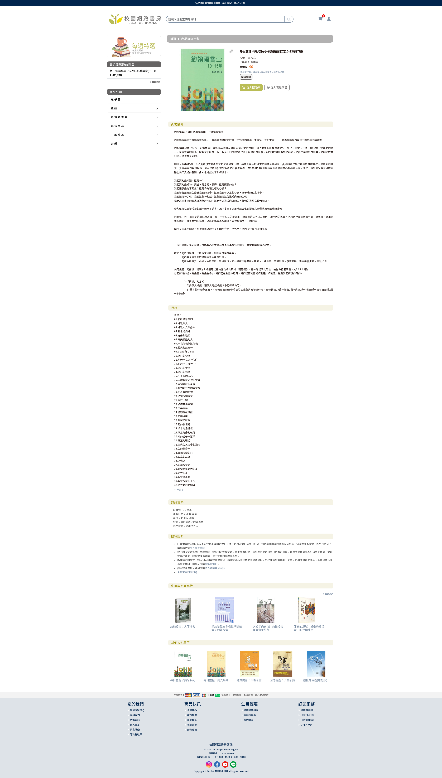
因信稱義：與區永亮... (283, 680)
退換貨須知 (211, 564)
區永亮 (252, 58)
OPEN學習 (306, 724)
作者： (243, 58)
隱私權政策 (136, 734)
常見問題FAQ (137, 710)
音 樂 (114, 143)
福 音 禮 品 (117, 126)
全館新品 (192, 710)
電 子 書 (116, 99)
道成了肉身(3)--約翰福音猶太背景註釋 (268, 628)
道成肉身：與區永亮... (250, 680)
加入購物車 (253, 87)
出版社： (245, 62)
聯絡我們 (135, 715)
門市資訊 (135, 720)
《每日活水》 (308, 715)
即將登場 (192, 729)
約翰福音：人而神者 (182, 626)
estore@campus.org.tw (225, 749)
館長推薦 (192, 715)
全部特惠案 (250, 715)
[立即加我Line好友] (233, 765)
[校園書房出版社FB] (217, 765)
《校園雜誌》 (308, 720)
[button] (231, 51)
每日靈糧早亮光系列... (183, 680)
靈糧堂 (254, 62)
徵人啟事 (135, 724)
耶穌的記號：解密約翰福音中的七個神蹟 (309, 628)
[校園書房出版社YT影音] (225, 765)
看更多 (180, 489)
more (329, 593)
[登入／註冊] (329, 19)
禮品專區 (192, 720)
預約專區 (248, 720)
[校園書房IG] (209, 765)
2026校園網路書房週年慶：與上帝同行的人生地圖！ (221, 3)
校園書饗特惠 (251, 710)
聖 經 (114, 108)
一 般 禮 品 (117, 135)
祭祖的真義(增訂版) (315, 680)
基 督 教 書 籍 (119, 117)
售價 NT (244, 67)
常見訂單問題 (197, 548)
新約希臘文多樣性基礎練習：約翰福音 (227, 628)
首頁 (173, 38)
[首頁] (135, 19)
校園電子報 (307, 710)
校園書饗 (192, 724)
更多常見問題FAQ (187, 572)
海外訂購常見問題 (215, 568)
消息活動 (135, 729)
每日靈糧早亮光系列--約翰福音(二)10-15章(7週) (133, 73)
